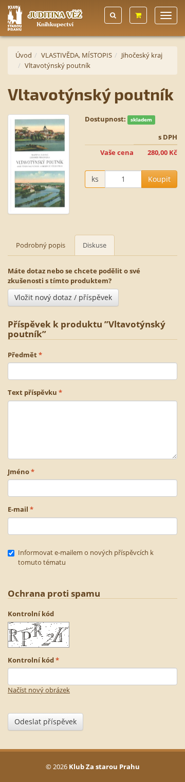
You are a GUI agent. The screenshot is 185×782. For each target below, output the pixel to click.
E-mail (18, 509)
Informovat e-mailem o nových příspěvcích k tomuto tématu (86, 557)
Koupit (159, 179)
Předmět (22, 354)
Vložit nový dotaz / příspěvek (63, 297)
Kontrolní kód (31, 613)
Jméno (18, 471)
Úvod (23, 55)
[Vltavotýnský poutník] (38, 164)
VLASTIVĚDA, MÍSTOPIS (76, 55)
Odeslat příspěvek (45, 721)
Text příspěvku (32, 392)
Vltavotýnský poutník (57, 65)
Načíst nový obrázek (39, 689)
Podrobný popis (40, 245)
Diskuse (94, 245)
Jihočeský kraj (141, 55)
